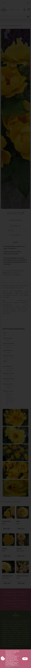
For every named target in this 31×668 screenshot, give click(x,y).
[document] (15, 334)
